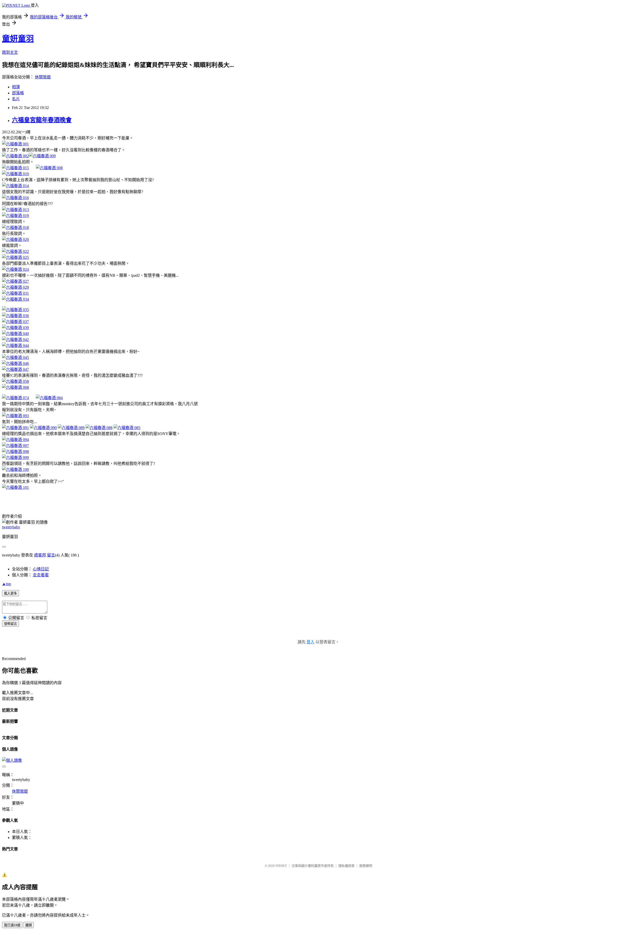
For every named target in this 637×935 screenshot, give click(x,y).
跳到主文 (10, 52)
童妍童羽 (18, 38)
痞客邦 (40, 555)
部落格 (18, 93)
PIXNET (281, 866)
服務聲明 (365, 866)
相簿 (16, 87)
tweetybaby (11, 527)
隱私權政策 (346, 866)
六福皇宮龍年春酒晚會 (42, 120)
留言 (51, 555)
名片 (16, 99)
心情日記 (41, 569)
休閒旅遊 (43, 77)
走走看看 (41, 575)
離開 (28, 925)
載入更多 (10, 593)
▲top (6, 584)
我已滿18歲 (12, 925)
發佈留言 (10, 624)
